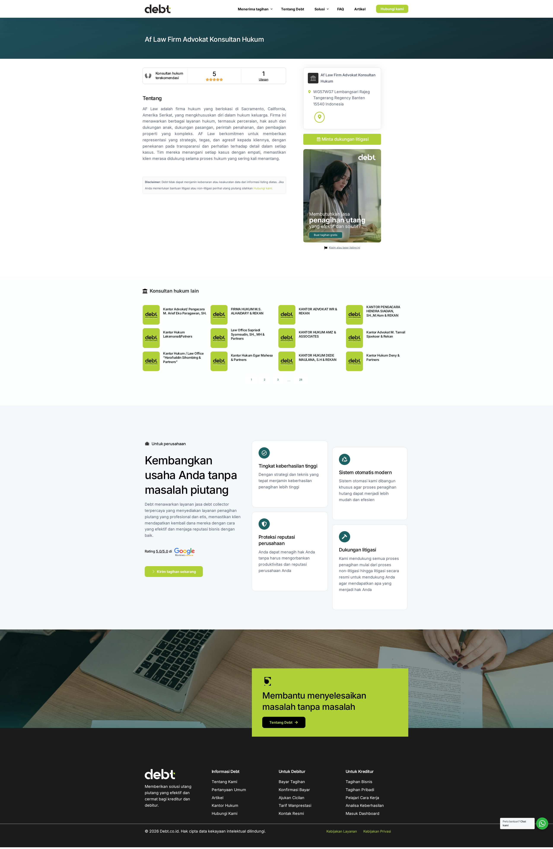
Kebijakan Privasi (377, 831)
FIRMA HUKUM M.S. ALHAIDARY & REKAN (247, 311)
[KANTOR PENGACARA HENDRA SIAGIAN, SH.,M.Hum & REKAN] (354, 315)
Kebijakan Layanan (341, 831)
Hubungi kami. (263, 188)
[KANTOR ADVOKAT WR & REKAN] (287, 315)
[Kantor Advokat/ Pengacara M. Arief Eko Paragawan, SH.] (151, 315)
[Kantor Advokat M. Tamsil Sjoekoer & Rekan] (354, 338)
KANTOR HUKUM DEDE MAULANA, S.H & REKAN (317, 357)
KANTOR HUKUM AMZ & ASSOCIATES (317, 334)
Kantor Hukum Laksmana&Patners (177, 334)
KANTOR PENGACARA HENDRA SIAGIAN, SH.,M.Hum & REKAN (383, 311)
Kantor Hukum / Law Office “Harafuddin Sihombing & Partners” (183, 357)
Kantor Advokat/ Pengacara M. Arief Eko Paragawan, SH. (185, 311)
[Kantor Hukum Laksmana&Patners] (151, 338)
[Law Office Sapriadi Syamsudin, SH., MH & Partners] (219, 338)
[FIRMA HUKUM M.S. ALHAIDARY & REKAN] (219, 315)
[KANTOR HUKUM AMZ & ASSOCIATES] (287, 338)
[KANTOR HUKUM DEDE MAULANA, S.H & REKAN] (287, 361)
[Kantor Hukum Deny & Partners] (354, 361)
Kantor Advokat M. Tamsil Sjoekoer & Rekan (385, 334)
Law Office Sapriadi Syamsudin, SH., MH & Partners (248, 334)
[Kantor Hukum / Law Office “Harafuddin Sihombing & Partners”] (151, 361)
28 (300, 379)
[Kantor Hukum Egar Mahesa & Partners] (219, 361)
